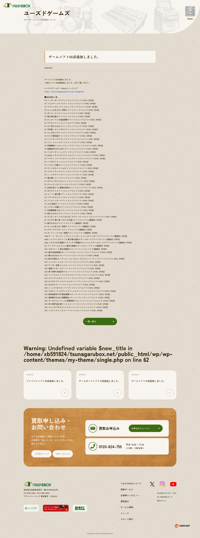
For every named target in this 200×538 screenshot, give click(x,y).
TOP (25, 19)
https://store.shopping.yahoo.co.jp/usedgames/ (64, 91)
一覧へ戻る (91, 321)
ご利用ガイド (40, 453)
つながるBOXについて (131, 483)
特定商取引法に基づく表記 (166, 493)
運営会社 (160, 500)
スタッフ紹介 (127, 519)
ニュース (125, 513)
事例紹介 (125, 501)
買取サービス (127, 489)
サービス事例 (127, 507)
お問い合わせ (62, 453)
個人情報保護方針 (163, 497)
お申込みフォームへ (140, 428)
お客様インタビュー (130, 495)
